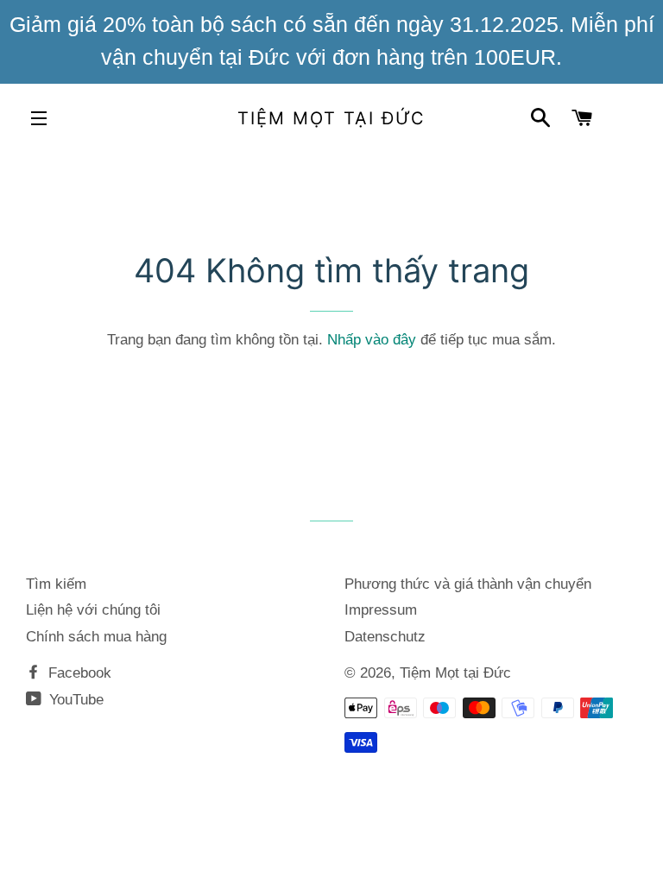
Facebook (77, 673)
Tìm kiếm (56, 584)
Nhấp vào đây (371, 340)
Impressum (380, 610)
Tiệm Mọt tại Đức (331, 118)
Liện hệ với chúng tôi (93, 610)
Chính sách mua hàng (96, 636)
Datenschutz (385, 636)
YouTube (74, 699)
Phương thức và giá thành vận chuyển (467, 584)
